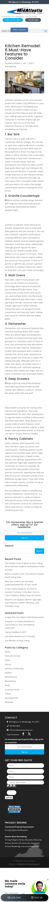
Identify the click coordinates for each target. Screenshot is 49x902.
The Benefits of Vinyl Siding (17, 640)
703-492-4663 (14, 726)
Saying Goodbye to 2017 (16, 632)
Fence (7, 660)
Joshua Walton (14, 63)
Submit (9, 797)
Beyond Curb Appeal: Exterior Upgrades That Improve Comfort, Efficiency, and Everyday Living (23, 602)
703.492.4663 (33, 20)
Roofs (7, 685)
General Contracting (14, 668)
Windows (9, 702)
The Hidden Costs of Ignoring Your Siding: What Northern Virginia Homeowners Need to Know (24, 566)
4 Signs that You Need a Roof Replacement (24, 617)
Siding (8, 693)
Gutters (8, 672)
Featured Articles (12, 656)
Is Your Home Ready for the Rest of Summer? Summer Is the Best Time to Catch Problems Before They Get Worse (23, 592)
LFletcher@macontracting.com (21, 730)
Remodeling (10, 66)
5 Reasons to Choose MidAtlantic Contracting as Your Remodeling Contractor (20, 624)
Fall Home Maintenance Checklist (20, 636)
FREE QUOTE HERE (12, 20)
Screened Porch (12, 689)
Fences (8, 664)
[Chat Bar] (24, 898)
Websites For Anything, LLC (29, 864)
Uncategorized (11, 698)
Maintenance (11, 677)
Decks (7, 651)
